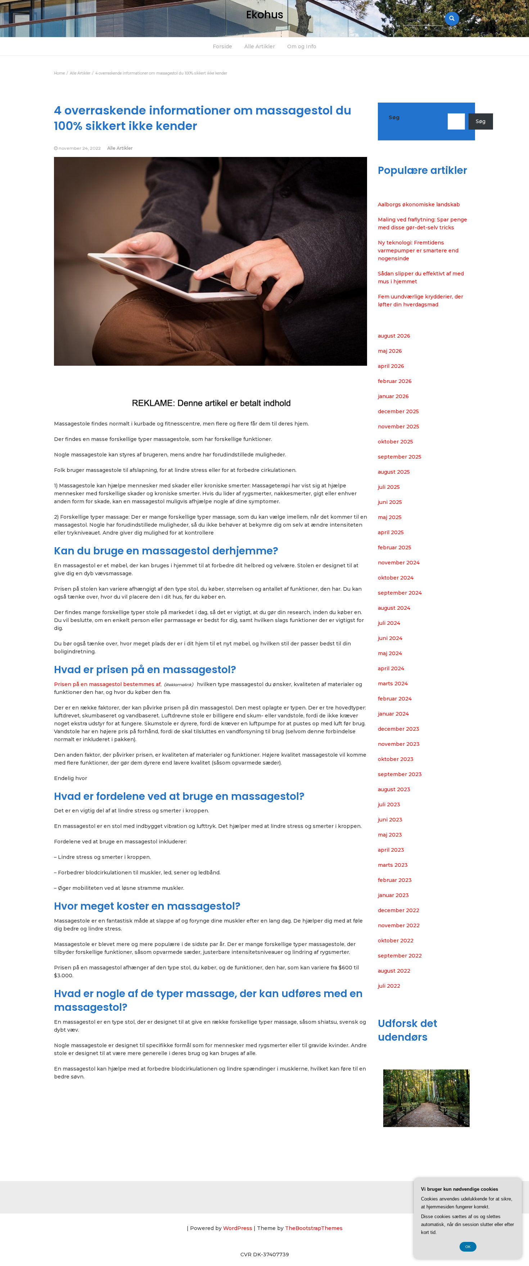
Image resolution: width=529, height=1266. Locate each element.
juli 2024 (389, 623)
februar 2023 (395, 880)
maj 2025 (390, 517)
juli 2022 (389, 986)
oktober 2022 (395, 940)
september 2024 (400, 593)
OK (468, 1247)
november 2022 (399, 925)
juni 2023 (390, 819)
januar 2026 (393, 396)
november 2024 (399, 562)
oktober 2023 (395, 759)
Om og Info (301, 46)
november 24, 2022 (80, 148)
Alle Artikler (259, 46)
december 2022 (398, 910)
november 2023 (399, 744)
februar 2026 (395, 381)
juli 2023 (389, 804)
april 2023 (391, 850)
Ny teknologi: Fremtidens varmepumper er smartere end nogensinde (418, 250)
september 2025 (399, 457)
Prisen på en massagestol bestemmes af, (108, 684)
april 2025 (391, 532)
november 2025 (398, 426)
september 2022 (400, 955)
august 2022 (394, 971)
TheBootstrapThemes (314, 1228)
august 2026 (394, 336)
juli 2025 (389, 487)
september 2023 (400, 774)
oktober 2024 (395, 578)
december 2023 (398, 729)
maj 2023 (390, 835)
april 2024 (391, 668)
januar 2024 (393, 714)
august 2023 (394, 789)
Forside (222, 46)
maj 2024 (390, 653)
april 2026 (391, 366)
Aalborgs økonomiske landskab (419, 204)
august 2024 (394, 608)
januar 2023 (393, 895)
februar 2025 (394, 547)
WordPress (237, 1228)
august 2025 (394, 472)
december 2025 (398, 411)
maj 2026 (390, 351)
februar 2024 (395, 698)
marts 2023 (393, 865)
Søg (394, 117)
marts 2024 (393, 683)
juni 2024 (390, 638)
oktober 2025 (395, 441)
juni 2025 (390, 502)
